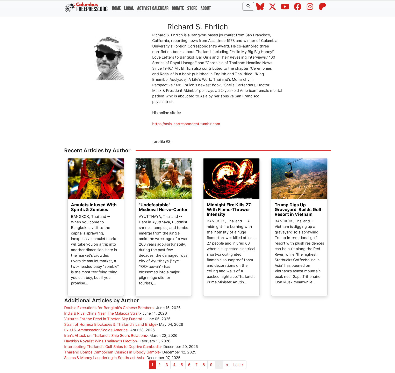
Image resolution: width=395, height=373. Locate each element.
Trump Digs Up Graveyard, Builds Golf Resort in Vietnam (298, 209)
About (206, 8)
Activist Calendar (152, 8)
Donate (178, 8)
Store (192, 8)
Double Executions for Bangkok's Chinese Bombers (108, 308)
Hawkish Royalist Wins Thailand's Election (100, 341)
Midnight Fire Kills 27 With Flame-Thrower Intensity (229, 209)
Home (116, 8)
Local (129, 8)
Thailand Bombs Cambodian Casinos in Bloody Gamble (112, 352)
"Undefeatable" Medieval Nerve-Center (163, 207)
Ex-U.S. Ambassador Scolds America (96, 330)
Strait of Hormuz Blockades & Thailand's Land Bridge (110, 324)
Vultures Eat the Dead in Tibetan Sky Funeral (103, 319)
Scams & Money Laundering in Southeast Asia (104, 358)
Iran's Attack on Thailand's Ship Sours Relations (105, 335)
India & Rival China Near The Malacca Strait (102, 313)
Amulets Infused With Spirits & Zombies (94, 207)
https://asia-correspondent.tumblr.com (186, 124)
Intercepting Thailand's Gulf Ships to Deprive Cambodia (112, 346)
